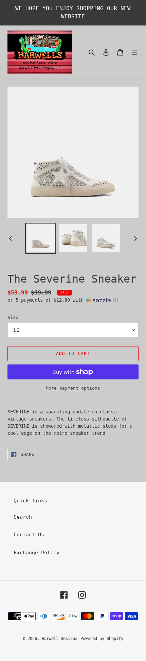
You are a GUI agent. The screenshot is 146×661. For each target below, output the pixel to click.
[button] (62, 300)
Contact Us (29, 535)
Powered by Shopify (101, 638)
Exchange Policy (36, 553)
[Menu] (134, 52)
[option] (40, 238)
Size (12, 317)
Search (23, 517)
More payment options (73, 388)
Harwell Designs (59, 638)
